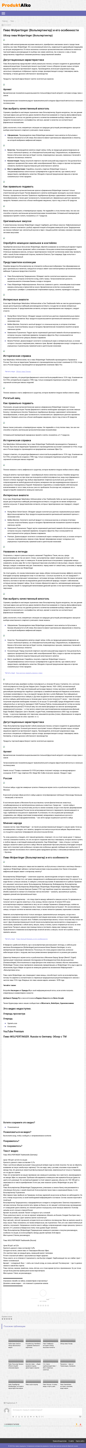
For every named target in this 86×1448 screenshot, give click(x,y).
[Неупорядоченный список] (27, 1416)
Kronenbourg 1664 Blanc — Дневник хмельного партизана (33, 1345)
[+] (42, 1416)
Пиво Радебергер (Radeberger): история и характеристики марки (15, 1386)
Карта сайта (80, 1441)
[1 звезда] (3, 1319)
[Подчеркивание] (19, 1416)
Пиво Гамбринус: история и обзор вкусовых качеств (49, 1345)
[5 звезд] (11, 1319)
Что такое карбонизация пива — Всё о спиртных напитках (50, 1367)
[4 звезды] (9, 1319)
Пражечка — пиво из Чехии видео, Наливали (67, 1365)
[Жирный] (13, 1416)
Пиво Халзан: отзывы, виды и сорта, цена (50, 1385)
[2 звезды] (5, 1319)
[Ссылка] (36, 1416)
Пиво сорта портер (32, 1384)
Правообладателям (59, 1441)
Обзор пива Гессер (66, 1343)
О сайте (71, 1441)
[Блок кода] (33, 1416)
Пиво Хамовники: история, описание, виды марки (66, 1386)
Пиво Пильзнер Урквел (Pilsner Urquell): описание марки (15, 1366)
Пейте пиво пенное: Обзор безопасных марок (14, 1345)
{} (39, 1416)
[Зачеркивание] (22, 1416)
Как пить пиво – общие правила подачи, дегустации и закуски (33, 1366)
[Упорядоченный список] (24, 1416)
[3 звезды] (7, 1319)
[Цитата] (30, 1416)
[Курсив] (16, 1416)
